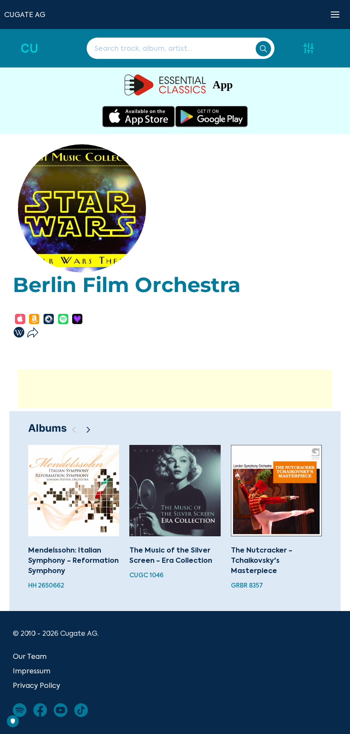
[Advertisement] (175, 388)
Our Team (30, 656)
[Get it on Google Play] (211, 116)
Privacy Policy (36, 685)
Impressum (31, 671)
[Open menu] (335, 14)
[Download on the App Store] (138, 116)
